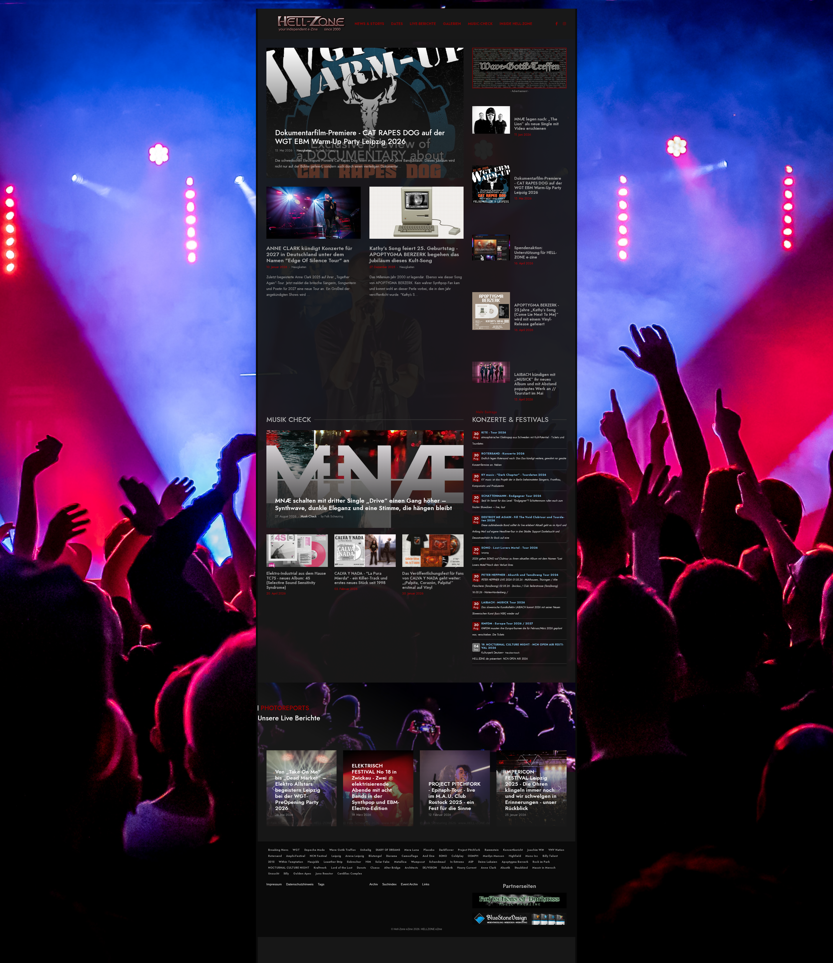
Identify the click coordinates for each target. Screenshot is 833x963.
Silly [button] (286, 874)
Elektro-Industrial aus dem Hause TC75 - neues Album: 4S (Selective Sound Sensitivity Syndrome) (432, 580)
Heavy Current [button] (466, 868)
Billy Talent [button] (550, 856)
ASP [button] (471, 862)
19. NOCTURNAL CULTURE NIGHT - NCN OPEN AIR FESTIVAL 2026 (522, 646)
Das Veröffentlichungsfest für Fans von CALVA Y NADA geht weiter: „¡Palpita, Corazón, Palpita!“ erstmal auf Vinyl (297, 580)
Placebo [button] (429, 850)
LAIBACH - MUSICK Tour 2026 (503, 602)
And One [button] (429, 856)
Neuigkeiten (304, 150)
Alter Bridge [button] (392, 868)
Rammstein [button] (492, 850)
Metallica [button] (400, 862)
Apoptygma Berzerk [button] (515, 862)
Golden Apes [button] (302, 874)
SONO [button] (443, 856)
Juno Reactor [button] (324, 874)
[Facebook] (556, 23)
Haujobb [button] (313, 862)
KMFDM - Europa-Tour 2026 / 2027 (507, 623)
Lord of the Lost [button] (341, 868)
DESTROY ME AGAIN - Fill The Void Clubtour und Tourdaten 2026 (522, 518)
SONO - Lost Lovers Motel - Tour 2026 (509, 548)
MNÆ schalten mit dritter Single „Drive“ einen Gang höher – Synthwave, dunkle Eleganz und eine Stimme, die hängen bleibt (363, 504)
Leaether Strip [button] (333, 862)
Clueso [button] (375, 868)
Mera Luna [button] (411, 850)
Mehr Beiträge (486, 412)
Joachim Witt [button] (535, 850)
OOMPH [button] (473, 856)
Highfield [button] (515, 856)
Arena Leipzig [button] (354, 856)
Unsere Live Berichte (289, 718)
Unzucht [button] (273, 874)
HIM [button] (368, 862)
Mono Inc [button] (531, 856)
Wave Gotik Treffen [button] (342, 850)
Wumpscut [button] (418, 862)
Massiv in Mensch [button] (544, 868)
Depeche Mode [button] (314, 850)
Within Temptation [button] (291, 862)
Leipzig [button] (336, 856)
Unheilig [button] (365, 850)
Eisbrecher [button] (354, 862)
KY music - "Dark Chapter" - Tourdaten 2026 (513, 475)
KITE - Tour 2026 (493, 432)
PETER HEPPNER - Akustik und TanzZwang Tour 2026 (519, 575)
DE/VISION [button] (430, 868)
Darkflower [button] (446, 850)
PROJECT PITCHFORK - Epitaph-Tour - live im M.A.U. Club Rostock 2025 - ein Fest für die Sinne (378, 796)
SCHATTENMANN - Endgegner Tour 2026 (511, 496)
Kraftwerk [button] (320, 868)
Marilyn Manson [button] (493, 856)
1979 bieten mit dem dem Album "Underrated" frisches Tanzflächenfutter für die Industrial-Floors (363, 580)
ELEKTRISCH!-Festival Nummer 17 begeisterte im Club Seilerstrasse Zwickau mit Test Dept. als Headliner (531, 793)
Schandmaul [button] (437, 862)
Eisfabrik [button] (447, 868)
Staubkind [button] (521, 868)
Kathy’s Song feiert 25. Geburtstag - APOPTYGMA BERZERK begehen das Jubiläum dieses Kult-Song (414, 254)
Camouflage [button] (410, 856)
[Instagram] (564, 23)
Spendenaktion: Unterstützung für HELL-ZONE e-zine (535, 252)
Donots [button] (361, 868)
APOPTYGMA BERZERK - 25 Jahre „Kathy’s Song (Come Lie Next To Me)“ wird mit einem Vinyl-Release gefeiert (536, 314)
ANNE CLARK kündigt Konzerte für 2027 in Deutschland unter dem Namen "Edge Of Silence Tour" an (309, 254)
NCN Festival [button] (318, 856)
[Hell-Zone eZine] (311, 24)
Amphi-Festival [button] (295, 856)
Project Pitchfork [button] (469, 850)
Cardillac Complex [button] (349, 874)
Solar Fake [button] (382, 862)
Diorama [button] (391, 856)
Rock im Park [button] (541, 862)
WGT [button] (296, 850)
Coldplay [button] (457, 856)
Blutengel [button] (375, 856)
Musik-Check (308, 516)
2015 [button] (271, 862)
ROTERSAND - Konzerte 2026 (503, 453)
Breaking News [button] (278, 850)
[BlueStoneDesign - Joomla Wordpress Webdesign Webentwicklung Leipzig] (519, 918)
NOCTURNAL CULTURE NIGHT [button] (288, 868)
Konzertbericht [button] (513, 850)
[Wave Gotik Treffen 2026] (519, 67)
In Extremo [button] (457, 862)
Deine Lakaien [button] (487, 862)
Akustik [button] (505, 868)
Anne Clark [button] (488, 868)
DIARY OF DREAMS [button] (388, 850)
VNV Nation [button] (556, 850)
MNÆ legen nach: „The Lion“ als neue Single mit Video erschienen (536, 123)
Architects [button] (411, 868)
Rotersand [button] (275, 856)
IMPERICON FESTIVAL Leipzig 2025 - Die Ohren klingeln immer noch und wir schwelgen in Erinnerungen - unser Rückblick (454, 790)
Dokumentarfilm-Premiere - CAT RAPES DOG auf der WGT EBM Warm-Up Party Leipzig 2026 (360, 137)
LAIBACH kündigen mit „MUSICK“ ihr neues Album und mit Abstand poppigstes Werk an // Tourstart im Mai (535, 384)
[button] (273, 565)
